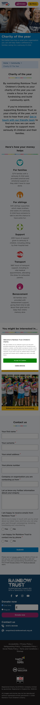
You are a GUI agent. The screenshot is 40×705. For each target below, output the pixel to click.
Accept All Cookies (20, 360)
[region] (20, 352)
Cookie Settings (20, 365)
